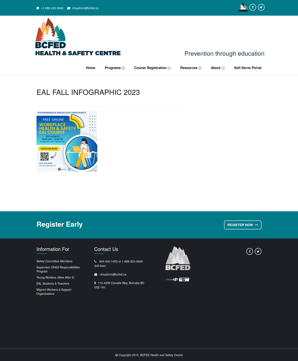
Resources (188, 67)
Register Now (240, 224)
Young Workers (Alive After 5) (55, 277)
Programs (113, 67)
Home (90, 67)
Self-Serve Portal (248, 67)
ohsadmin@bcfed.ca (112, 274)
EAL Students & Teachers (52, 283)
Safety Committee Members (54, 261)
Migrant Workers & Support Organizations (53, 291)
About (216, 67)
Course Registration (150, 67)
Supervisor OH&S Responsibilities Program (58, 269)
